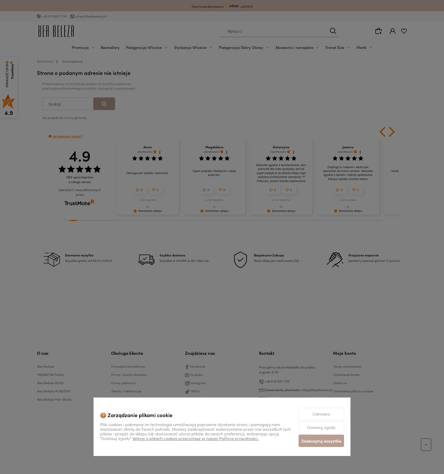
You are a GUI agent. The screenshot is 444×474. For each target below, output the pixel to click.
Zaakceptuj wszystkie (321, 441)
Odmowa (321, 414)
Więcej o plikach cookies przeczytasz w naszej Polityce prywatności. (196, 438)
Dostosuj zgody (321, 427)
